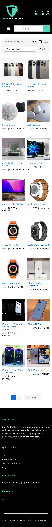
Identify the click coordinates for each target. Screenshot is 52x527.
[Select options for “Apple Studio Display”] (6, 199)
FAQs (4, 467)
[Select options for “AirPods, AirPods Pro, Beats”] (6, 158)
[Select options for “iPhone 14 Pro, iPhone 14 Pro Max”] (6, 365)
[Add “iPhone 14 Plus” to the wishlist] (45, 319)
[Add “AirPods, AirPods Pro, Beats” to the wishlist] (20, 158)
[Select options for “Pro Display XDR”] (32, 158)
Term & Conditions (11, 463)
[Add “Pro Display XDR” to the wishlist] (45, 158)
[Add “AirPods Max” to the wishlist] (45, 120)
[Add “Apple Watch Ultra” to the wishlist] (20, 278)
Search (46, 28)
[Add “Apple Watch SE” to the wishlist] (20, 240)
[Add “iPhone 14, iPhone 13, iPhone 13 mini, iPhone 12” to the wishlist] (20, 319)
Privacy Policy (9, 459)
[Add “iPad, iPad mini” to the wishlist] (45, 365)
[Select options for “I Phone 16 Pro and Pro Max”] (6, 79)
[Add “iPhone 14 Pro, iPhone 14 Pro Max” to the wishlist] (20, 365)
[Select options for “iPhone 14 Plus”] (32, 319)
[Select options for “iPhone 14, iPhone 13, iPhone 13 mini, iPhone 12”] (6, 319)
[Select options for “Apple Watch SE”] (6, 240)
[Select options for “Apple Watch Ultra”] (6, 278)
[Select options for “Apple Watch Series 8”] (32, 240)
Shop (4, 455)
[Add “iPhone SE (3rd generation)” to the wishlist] (45, 278)
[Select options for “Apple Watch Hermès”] (32, 199)
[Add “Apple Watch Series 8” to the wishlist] (45, 240)
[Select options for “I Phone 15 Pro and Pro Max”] (32, 79)
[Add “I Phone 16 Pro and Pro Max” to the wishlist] (20, 79)
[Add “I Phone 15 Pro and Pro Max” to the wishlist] (45, 79)
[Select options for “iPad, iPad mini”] (32, 365)
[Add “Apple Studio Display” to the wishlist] (20, 199)
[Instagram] (3, 499)
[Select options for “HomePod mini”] (6, 120)
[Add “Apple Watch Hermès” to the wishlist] (45, 199)
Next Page (31, 397)
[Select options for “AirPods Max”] (32, 120)
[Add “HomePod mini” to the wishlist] (20, 120)
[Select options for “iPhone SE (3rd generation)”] (32, 278)
